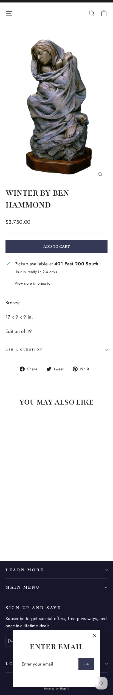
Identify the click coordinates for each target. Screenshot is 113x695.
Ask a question (24, 350)
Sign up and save (33, 608)
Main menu (22, 587)
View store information (33, 283)
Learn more (24, 570)
